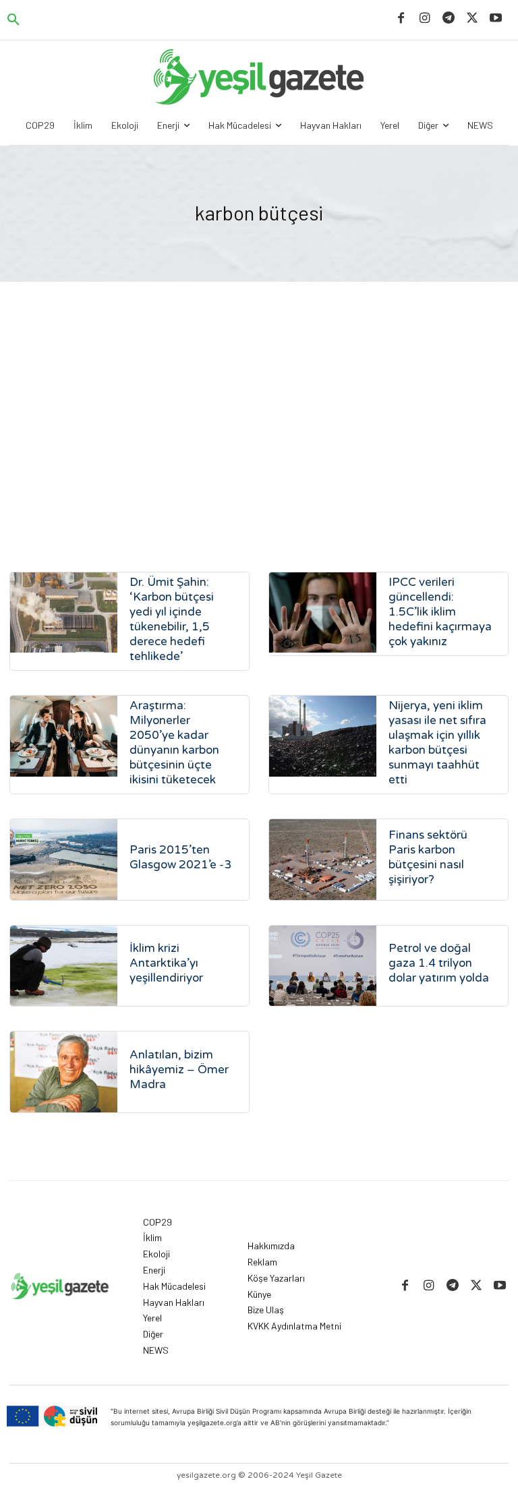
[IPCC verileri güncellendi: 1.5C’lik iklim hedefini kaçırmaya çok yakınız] (322, 612)
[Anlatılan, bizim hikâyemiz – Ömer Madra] (63, 1071)
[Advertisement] (259, 430)
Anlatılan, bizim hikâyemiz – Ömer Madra (179, 1069)
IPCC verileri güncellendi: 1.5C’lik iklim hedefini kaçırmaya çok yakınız (440, 612)
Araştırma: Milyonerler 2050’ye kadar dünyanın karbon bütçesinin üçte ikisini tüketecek (174, 742)
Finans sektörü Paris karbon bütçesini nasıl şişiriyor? (427, 857)
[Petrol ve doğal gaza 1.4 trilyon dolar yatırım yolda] (322, 966)
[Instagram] (424, 18)
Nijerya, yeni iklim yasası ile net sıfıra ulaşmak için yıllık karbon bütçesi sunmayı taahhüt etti (437, 742)
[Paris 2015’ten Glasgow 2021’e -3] (63, 859)
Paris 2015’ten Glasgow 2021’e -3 (180, 857)
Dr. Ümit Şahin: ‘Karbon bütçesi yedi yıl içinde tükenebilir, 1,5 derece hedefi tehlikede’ (172, 619)
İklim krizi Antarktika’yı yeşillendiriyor (166, 963)
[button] (13, 20)
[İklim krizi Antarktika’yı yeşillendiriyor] (63, 966)
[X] (472, 18)
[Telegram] (448, 18)
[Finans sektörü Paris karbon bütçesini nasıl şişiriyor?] (322, 859)
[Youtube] (496, 18)
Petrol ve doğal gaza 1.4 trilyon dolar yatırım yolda (438, 963)
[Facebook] (401, 18)
